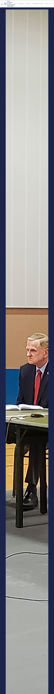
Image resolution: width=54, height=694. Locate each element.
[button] (1, 3)
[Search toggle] (52, 4)
